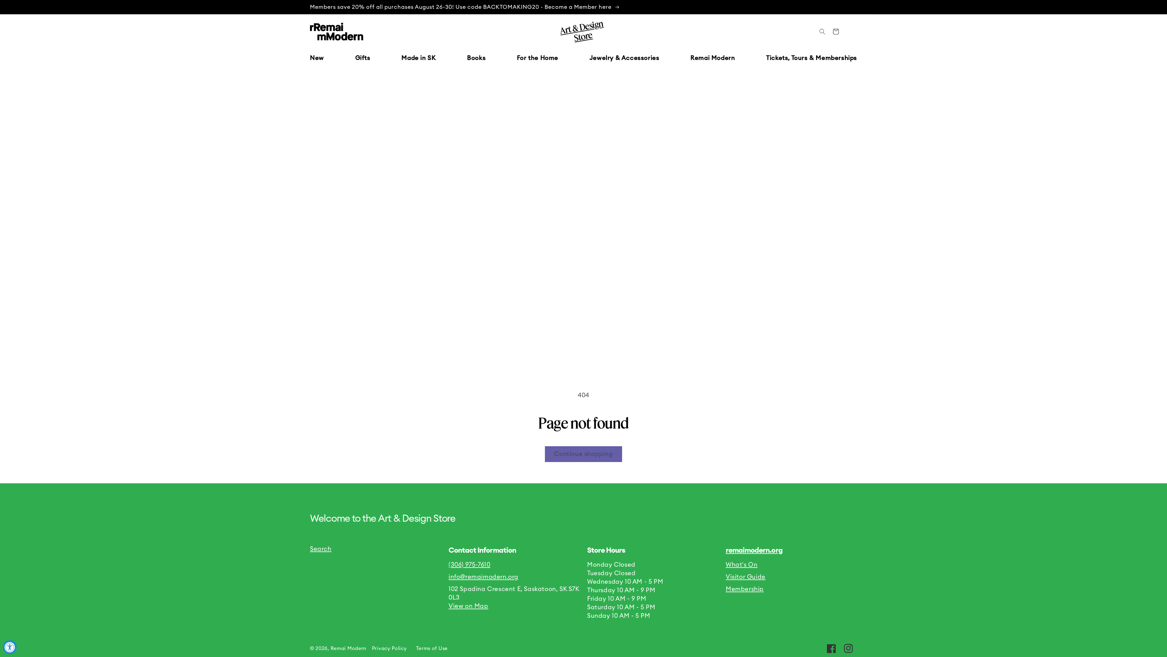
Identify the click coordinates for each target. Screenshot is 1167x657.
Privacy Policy (389, 648)
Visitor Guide (746, 577)
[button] (363, 58)
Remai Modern (348, 648)
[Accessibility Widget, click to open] (10, 647)
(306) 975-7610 (469, 565)
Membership (745, 589)
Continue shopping (583, 454)
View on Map (468, 606)
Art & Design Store (581, 31)
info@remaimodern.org (483, 577)
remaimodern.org (754, 550)
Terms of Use (432, 648)
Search (321, 549)
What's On (741, 565)
